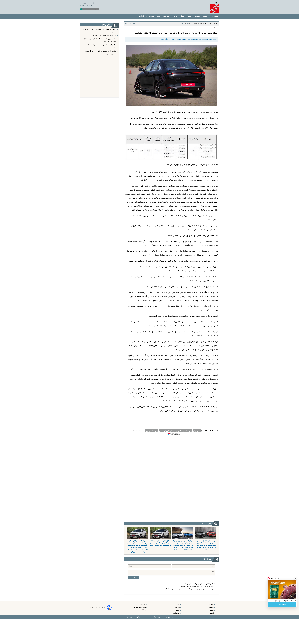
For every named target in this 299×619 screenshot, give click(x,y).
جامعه (159, 16)
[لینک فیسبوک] (134, 430)
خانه (216, 27)
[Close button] (295, 578)
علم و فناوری (150, 16)
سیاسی (205, 16)
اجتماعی (189, 16)
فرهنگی (182, 16)
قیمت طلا (210, 27)
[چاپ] (130, 24)
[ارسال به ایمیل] (126, 24)
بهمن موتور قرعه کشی (185, 431)
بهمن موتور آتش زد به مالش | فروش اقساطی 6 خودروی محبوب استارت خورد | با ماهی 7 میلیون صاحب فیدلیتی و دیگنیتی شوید (205, 545)
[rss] (91, 6)
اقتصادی (197, 16)
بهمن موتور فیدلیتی (152, 431)
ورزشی (175, 16)
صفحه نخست (214, 17)
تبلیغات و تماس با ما (139, 607)
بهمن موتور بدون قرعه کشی (168, 431)
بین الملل (166, 16)
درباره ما (143, 604)
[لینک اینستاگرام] (143, 610)
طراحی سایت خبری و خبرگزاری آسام (95, 608)
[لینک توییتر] (137, 430)
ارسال (133, 577)
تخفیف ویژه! (282, 604)
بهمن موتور (196, 431)
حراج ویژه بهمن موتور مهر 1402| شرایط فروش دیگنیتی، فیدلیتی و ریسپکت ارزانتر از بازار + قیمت (160, 543)
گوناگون (141, 16)
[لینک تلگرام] (140, 430)
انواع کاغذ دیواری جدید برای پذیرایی (104, 35)
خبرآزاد (155, 617)
